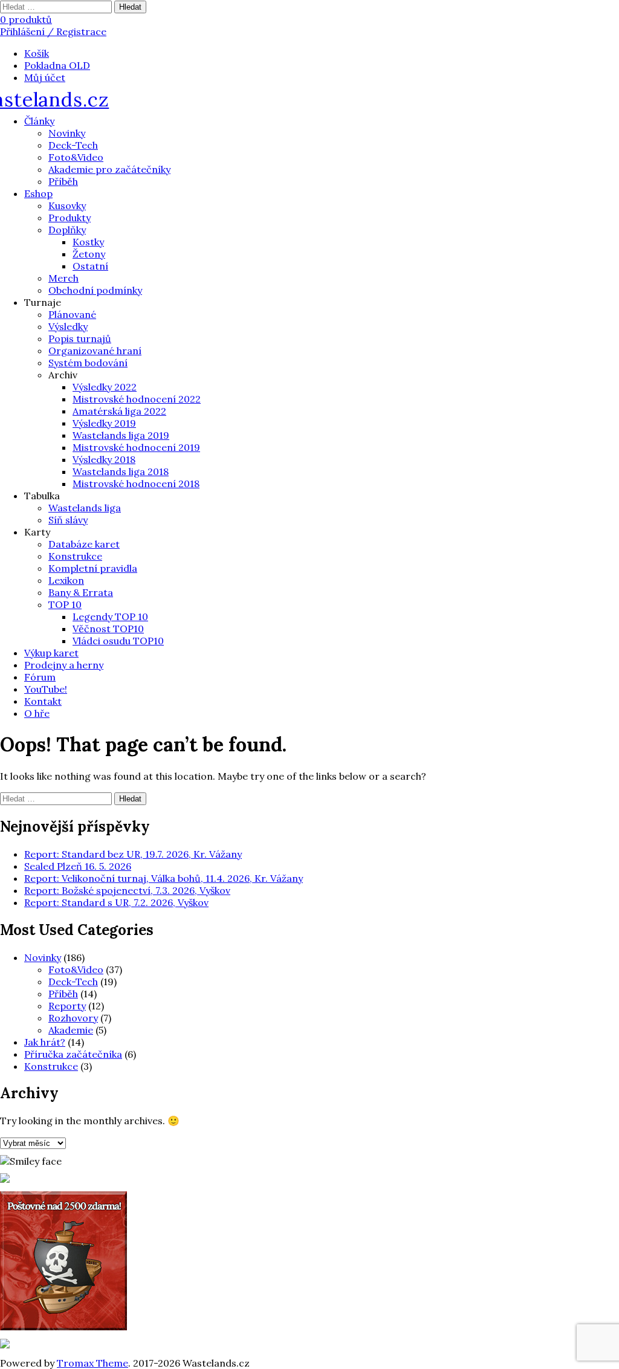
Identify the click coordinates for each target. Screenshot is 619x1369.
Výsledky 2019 (104, 423)
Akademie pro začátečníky (109, 169)
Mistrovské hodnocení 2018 (136, 483)
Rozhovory (73, 1018)
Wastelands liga (84, 508)
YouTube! (45, 689)
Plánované (72, 314)
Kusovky (67, 205)
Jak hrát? (44, 1042)
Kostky (88, 242)
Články (39, 121)
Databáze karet (84, 544)
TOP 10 (65, 604)
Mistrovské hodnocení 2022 (137, 399)
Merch (63, 278)
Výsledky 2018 (104, 459)
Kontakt (43, 701)
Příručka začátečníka (73, 1054)
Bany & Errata (80, 592)
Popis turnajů (79, 338)
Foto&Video (75, 157)
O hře (37, 713)
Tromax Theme (92, 1363)
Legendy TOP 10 (110, 616)
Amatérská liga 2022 (119, 411)
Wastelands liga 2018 (121, 471)
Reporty (67, 1006)
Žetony (89, 254)
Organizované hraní (94, 351)
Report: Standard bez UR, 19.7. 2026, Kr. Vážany (133, 854)
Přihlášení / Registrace (53, 31)
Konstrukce (75, 556)
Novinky (66, 133)
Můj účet (44, 77)
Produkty (69, 218)
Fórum (40, 677)
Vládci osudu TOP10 (118, 641)
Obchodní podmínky (95, 290)
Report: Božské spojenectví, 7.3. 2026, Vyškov (127, 890)
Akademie (70, 1030)
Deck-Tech (73, 145)
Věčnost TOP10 (108, 629)
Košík (36, 53)
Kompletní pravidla (92, 568)
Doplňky (67, 230)
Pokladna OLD (57, 65)
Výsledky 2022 (105, 387)
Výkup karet (51, 653)
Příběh (63, 181)
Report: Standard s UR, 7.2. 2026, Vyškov (116, 902)
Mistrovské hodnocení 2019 (136, 447)
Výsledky (68, 326)
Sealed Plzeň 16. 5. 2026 (77, 866)
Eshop (38, 193)
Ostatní (90, 266)
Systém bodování (88, 363)
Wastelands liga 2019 (121, 435)
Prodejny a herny (63, 665)
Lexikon (66, 580)
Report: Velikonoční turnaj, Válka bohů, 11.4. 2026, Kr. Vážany (163, 878)
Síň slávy (68, 520)
